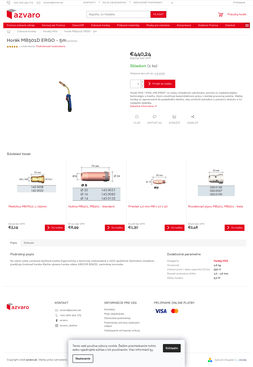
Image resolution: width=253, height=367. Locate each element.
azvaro (64, 320)
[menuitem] (20, 25)
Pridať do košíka (162, 83)
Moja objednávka (114, 2)
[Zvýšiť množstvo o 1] (142, 82)
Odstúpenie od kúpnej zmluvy (122, 330)
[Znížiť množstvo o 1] (142, 86)
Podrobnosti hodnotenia (50, 46)
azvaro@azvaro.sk (70, 310)
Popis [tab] (13, 243)
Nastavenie (82, 358)
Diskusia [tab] (29, 243)
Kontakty (89, 2)
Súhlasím (172, 348)
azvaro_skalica (68, 325)
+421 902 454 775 (70, 315)
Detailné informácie (142, 106)
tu (151, 349)
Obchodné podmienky (148, 2)
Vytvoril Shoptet (224, 359)
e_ (237, 359)
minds (242, 359)
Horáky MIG (221, 261)
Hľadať (158, 14)
